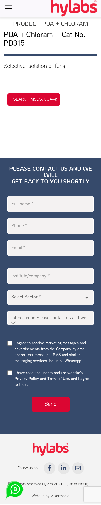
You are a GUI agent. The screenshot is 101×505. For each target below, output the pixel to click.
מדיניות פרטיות (77, 484)
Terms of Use (58, 379)
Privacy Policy (27, 379)
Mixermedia (59, 496)
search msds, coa (32, 99)
